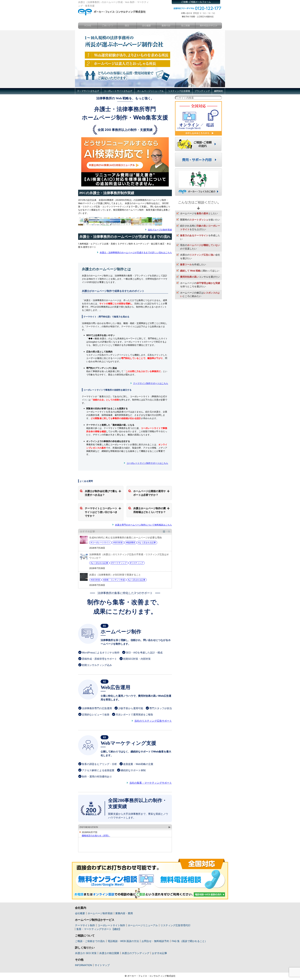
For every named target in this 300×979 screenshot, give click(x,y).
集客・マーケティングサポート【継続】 (98, 929)
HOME (88, 25)
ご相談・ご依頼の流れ (198, 144)
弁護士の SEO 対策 (86, 953)
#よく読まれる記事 (147, 542)
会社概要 (146, 25)
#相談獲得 (130, 542)
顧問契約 (218, 91)
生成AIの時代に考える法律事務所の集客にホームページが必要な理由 (125, 537)
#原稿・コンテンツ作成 (114, 579)
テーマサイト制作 (85, 925)
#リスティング (136, 563)
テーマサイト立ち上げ (88, 91)
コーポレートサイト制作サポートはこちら (147, 463)
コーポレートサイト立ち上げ (118, 91)
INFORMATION (89, 827)
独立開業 (185, 25)
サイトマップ (102, 965)
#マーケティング (119, 563)
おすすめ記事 (125, 531)
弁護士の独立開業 (109, 953)
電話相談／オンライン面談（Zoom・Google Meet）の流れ (150, 879)
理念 (127, 25)
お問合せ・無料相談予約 (155, 941)
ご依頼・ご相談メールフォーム (196, 2)
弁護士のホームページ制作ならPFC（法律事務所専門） (112, 11)
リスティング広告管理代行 (175, 925)
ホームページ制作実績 (100, 913)
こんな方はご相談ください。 (198, 203)
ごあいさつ (107, 25)
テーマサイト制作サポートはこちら (150, 383)
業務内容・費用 (124, 913)
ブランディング (202, 91)
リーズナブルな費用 (198, 160)
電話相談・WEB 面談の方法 (123, 941)
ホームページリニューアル (150, 91)
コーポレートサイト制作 (111, 925)
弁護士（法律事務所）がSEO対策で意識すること (115, 574)
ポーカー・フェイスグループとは (198, 182)
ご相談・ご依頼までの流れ (90, 941)
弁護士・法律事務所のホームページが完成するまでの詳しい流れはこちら (136, 252)
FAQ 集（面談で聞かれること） (189, 941)
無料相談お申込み (208, 25)
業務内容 (166, 25)
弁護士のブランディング (135, 953)
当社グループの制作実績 (160, 229)
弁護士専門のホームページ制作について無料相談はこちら (143, 524)
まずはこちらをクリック (198, 118)
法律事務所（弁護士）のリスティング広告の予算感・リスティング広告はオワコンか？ (129, 556)
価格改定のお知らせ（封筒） (96, 835)
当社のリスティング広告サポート (153, 720)
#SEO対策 (118, 542)
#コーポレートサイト (100, 542)
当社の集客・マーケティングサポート (150, 782)
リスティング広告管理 (179, 91)
